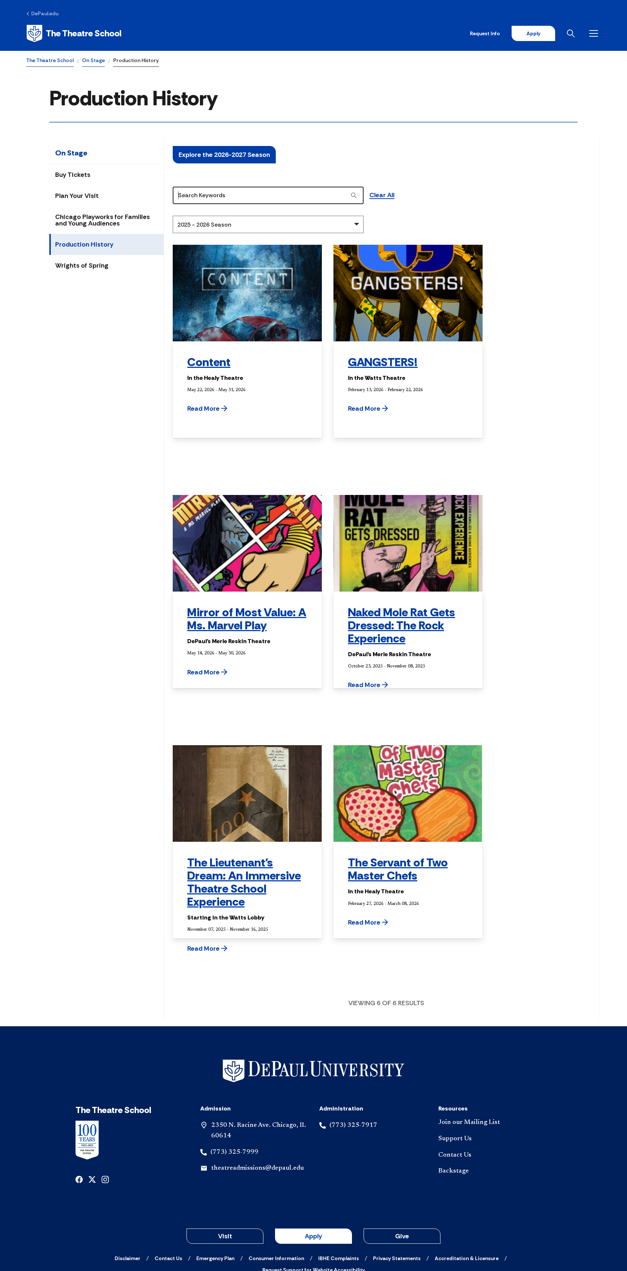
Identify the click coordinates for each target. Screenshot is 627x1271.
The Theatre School (50, 60)
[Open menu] (595, 33)
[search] (354, 195)
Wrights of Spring (81, 265)
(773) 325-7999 (234, 1152)
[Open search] (572, 33)
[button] (225, 408)
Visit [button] (225, 1236)
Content (208, 362)
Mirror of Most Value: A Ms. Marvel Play (246, 619)
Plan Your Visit (77, 195)
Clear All (381, 195)
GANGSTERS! (383, 362)
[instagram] (105, 1179)
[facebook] (79, 1179)
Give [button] (402, 1236)
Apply (533, 33)
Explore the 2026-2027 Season (224, 154)
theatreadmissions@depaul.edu (257, 1168)
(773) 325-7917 (353, 1125)
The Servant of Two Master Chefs (398, 869)
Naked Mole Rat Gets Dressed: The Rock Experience (401, 625)
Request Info (485, 33)
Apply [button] (313, 1236)
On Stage (93, 60)
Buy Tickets (72, 174)
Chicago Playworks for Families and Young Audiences (102, 220)
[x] (92, 1179)
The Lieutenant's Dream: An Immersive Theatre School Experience (244, 882)
